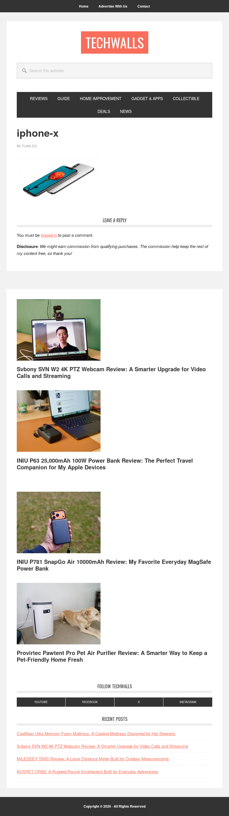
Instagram (188, 702)
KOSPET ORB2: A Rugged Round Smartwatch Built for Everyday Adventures (87, 771)
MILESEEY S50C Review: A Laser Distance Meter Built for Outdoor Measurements (93, 758)
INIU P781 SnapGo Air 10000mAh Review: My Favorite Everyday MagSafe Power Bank (114, 564)
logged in (49, 235)
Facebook (90, 702)
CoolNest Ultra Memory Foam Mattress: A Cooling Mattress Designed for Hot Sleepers (96, 733)
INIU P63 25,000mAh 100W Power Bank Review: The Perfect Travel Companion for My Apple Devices (105, 463)
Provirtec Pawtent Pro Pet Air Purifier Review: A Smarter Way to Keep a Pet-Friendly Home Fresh (112, 656)
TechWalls (114, 42)
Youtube (41, 702)
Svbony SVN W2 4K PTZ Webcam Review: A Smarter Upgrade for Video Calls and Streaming (111, 372)
